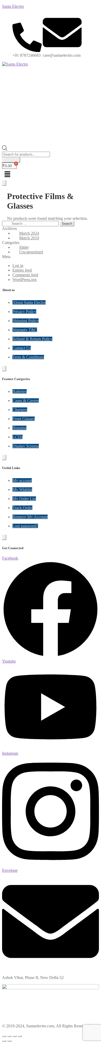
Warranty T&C (24, 330)
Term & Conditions (28, 357)
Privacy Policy (24, 311)
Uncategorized (31, 252)
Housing (19, 428)
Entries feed (22, 270)
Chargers (19, 409)
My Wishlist (22, 489)
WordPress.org (24, 279)
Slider (24, 247)
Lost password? (25, 526)
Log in (17, 265)
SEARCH (11, 160)
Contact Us (21, 348)
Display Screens (25, 446)
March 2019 (29, 238)
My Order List (24, 498)
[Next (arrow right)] (9, 1041)
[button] (50, 174)
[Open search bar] (4, 149)
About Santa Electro (29, 302)
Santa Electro (13, 6)
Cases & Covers (25, 400)
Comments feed (25, 275)
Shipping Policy (25, 320)
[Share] (14, 1036)
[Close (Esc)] (20, 1036)
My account (22, 480)
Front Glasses (23, 419)
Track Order (22, 507)
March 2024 (29, 233)
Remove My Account (30, 517)
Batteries (19, 391)
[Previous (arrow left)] (4, 1041)
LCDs (17, 437)
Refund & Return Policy (32, 339)
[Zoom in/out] (4, 1036)
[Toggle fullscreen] (9, 1036)
